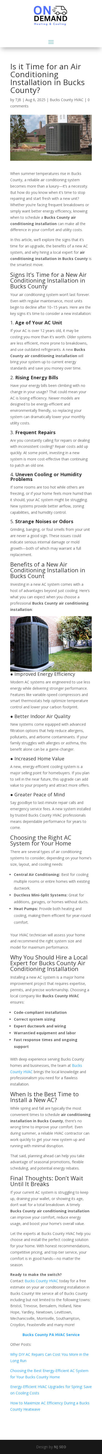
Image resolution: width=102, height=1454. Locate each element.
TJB (18, 99)
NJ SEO (60, 1446)
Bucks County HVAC (66, 99)
